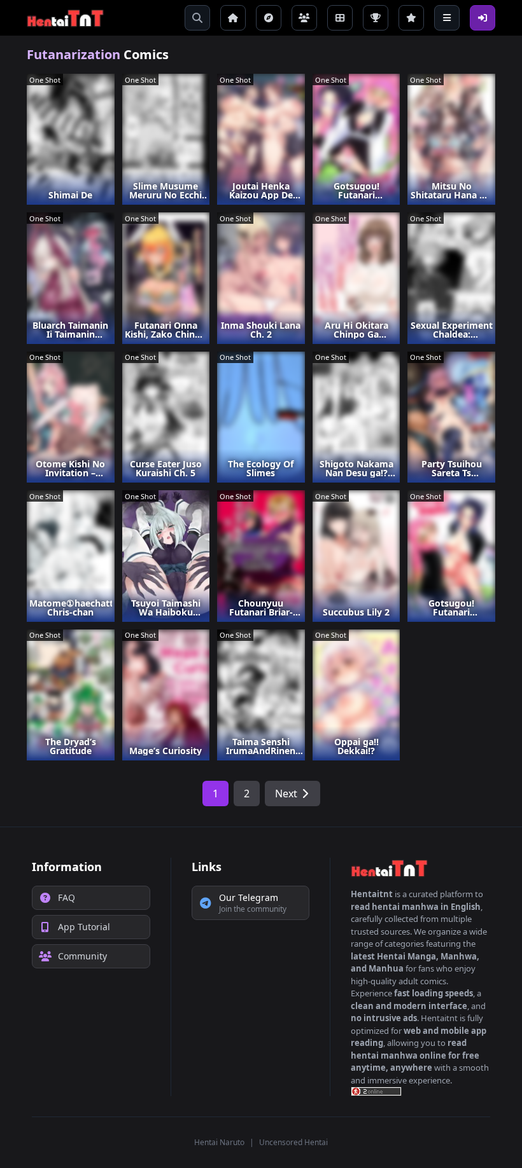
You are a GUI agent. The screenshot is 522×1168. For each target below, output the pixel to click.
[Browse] (268, 18)
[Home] (233, 18)
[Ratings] (411, 18)
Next (286, 793)
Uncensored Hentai (293, 1142)
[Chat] (304, 18)
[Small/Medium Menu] (447, 18)
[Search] (197, 18)
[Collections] (340, 18)
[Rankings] (375, 18)
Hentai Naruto (219, 1142)
